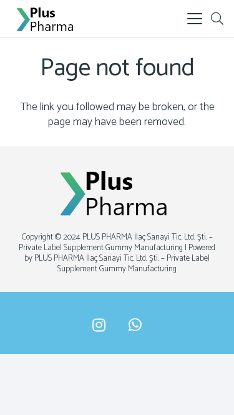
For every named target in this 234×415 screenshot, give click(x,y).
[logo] (47, 18)
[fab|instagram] (98, 325)
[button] (194, 18)
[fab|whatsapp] (135, 325)
